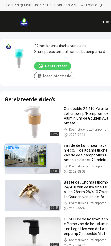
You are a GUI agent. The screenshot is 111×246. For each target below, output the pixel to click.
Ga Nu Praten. (56, 66)
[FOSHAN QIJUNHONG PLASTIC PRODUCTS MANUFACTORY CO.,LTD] (23, 21)
